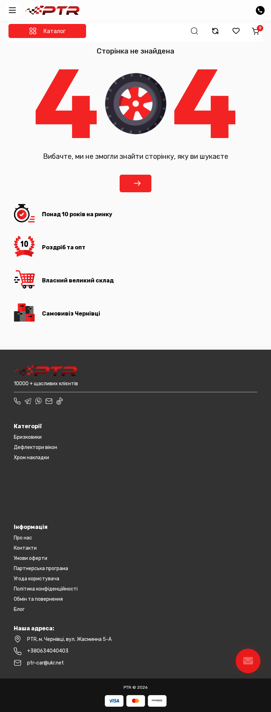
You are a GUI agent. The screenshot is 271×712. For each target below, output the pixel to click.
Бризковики (28, 437)
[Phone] (17, 400)
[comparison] (215, 31)
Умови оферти (30, 558)
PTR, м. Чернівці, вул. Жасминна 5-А (69, 639)
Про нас (23, 538)
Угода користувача (36, 579)
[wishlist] (236, 31)
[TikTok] (59, 400)
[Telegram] (27, 400)
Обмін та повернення (38, 599)
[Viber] (38, 400)
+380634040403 (47, 651)
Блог (19, 609)
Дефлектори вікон (35, 447)
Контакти (25, 548)
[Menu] (12, 10)
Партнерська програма (41, 569)
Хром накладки (31, 458)
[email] (49, 400)
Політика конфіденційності (46, 589)
